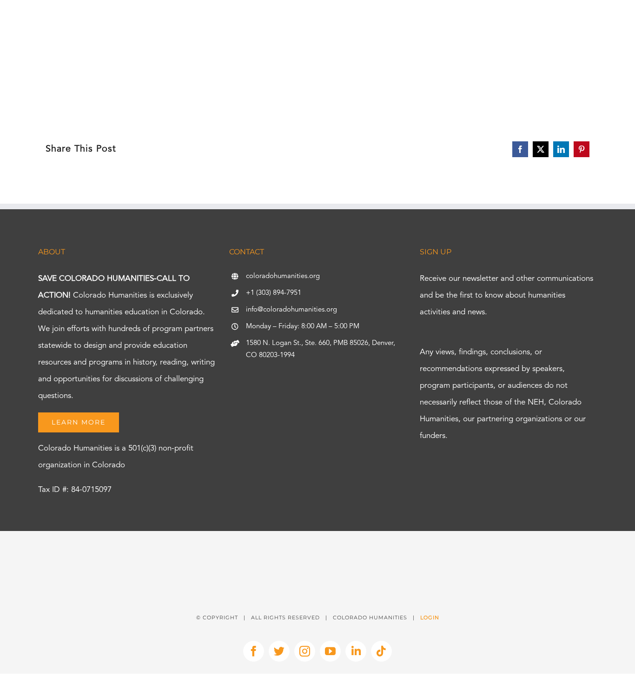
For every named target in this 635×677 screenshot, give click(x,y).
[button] (608, 35)
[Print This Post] (317, 547)
